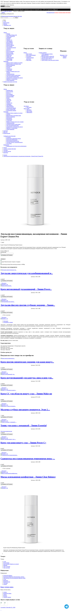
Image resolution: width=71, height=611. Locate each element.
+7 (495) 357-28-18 (6, 11)
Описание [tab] (5, 321)
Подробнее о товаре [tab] (8, 322)
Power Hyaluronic (10, 51)
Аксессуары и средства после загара (50, 60)
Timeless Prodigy (10, 57)
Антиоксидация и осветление (13, 75)
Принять (3, 6)
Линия (5, 32)
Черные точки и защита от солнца (14, 62)
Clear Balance (9, 41)
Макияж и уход (63, 55)
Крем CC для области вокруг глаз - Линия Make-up (26, 393)
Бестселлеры (6, 562)
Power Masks (9, 58)
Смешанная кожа (10, 74)
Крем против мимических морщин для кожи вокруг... (27, 362)
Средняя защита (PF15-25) (47, 57)
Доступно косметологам (6, 431)
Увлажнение (9, 69)
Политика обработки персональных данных (13, 576)
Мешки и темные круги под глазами (15, 121)
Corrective (8, 48)
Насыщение (9, 66)
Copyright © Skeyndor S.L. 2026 (8, 607)
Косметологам (6, 581)
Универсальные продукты (30, 58)
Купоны (5, 595)
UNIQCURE (9, 60)
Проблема (6, 61)
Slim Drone (28, 60)
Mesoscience (29, 112)
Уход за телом (6, 567)
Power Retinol (9, 42)
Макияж (5, 565)
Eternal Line (9, 55)
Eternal (7, 98)
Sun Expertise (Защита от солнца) (11, 564)
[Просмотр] (4, 284)
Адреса (5, 592)
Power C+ (8, 50)
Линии (5, 89)
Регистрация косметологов (12, 141)
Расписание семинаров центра (13, 138)
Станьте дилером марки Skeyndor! (62, 12)
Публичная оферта (7, 575)
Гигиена (8, 67)
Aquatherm (8, 37)
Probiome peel (9, 43)
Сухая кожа (9, 70)
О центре (8, 137)
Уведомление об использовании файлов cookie (14, 578)
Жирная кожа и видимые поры (13, 64)
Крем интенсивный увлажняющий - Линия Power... (26, 289)
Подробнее (7, 6)
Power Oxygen (9, 52)
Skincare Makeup (10, 45)
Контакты (5, 580)
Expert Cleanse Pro (10, 36)
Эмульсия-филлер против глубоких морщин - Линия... (28, 305)
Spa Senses (28, 56)
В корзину (10, 255)
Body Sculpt (29, 53)
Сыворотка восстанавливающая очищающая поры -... (28, 458)
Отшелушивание (10, 80)
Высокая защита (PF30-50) (47, 56)
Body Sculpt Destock (31, 55)
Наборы (8, 33)
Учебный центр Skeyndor (9, 136)
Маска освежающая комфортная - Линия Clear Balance (28, 477)
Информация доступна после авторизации (16, 146)
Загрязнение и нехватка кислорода (14, 77)
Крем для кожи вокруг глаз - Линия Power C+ (23, 442)
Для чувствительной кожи (12, 76)
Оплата (52, 12)
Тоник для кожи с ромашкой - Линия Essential (24, 425)
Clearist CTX (9, 40)
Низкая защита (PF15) (46, 58)
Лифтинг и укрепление (11, 79)
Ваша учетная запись (7, 587)
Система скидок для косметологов (14, 142)
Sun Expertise (9, 46)
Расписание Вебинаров (11, 139)
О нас (4, 561)
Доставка (49, 12)
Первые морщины (10, 65)
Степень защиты (43, 52)
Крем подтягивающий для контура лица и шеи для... (27, 377)
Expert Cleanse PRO (10, 109)
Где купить (9, 143)
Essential (8, 38)
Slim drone (29, 109)
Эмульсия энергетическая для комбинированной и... (27, 273)
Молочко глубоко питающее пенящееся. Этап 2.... (25, 409)
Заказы (5, 594)
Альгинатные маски (11, 47)
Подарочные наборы (11, 110)
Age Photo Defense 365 (11, 35)
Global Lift (8, 56)
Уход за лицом (6, 566)
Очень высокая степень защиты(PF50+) (47, 54)
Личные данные (7, 597)
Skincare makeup (65, 57)
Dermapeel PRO (10, 53)
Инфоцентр (6, 144)
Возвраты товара (7, 593)
